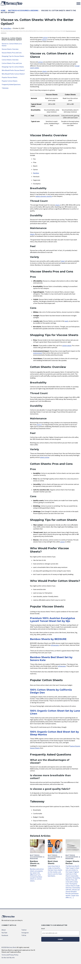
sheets (44, 71)
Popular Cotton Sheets (9, 81)
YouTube (4, 933)
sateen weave (66, 345)
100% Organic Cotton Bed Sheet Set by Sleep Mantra (54, 733)
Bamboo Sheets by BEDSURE (48, 639)
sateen (62, 542)
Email (43, 928)
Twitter (24, 930)
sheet (63, 261)
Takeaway (5, 88)
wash (66, 321)
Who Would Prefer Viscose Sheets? (13, 70)
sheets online (44, 457)
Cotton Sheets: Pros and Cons (12, 63)
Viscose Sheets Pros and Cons (12, 53)
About (4, 930)
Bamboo (36, 173)
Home (3, 10)
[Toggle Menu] (78, 3)
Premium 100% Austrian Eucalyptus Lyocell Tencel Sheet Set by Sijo (52, 619)
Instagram (25, 933)
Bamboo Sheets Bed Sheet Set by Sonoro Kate (51, 659)
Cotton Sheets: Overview (10, 60)
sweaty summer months (43, 196)
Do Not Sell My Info (8, 958)
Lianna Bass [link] (7, 28)
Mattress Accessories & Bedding (23, 10)
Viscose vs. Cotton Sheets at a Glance (12, 45)
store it (39, 424)
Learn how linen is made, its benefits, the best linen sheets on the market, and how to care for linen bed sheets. (55, 865)
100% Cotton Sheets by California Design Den (51, 691)
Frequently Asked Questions (11, 84)
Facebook (5, 935)
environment (37, 353)
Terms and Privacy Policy (10, 955)
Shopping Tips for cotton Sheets (13, 67)
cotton (45, 37)
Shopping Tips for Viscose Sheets (13, 56)
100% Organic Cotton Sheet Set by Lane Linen (55, 712)
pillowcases (55, 645)
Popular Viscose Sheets (9, 77)
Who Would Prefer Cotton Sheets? (13, 74)
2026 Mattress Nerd (9, 947)
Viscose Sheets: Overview (10, 49)
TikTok (23, 935)
